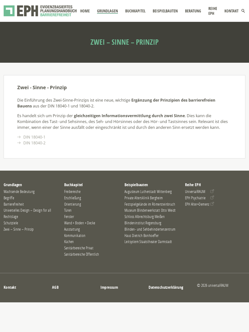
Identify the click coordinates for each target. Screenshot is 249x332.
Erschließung (72, 197)
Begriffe (9, 197)
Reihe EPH (212, 11)
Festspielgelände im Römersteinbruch (149, 204)
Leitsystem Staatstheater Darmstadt (148, 241)
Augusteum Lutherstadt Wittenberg (148, 191)
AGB (55, 287)
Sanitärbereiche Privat (79, 247)
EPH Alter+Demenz (197, 204)
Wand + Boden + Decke (79, 222)
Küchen (69, 241)
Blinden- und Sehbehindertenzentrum (150, 229)
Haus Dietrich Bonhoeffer (141, 235)
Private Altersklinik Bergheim (143, 197)
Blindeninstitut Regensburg (142, 222)
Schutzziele (11, 222)
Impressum (109, 287)
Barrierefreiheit (14, 204)
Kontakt (231, 11)
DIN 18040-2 (34, 143)
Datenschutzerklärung (166, 287)
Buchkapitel (135, 11)
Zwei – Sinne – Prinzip (19, 229)
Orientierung (72, 204)
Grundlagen (107, 11)
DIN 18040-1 (34, 137)
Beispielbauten (165, 11)
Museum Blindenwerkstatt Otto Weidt (150, 210)
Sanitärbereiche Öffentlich (81, 254)
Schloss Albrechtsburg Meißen (144, 216)
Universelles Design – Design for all (27, 210)
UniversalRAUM (195, 191)
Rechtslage (11, 216)
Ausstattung (72, 229)
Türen (68, 210)
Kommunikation (75, 235)
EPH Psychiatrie (195, 197)
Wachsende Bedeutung (19, 191)
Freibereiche (72, 191)
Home (85, 11)
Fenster (69, 216)
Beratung (193, 11)
